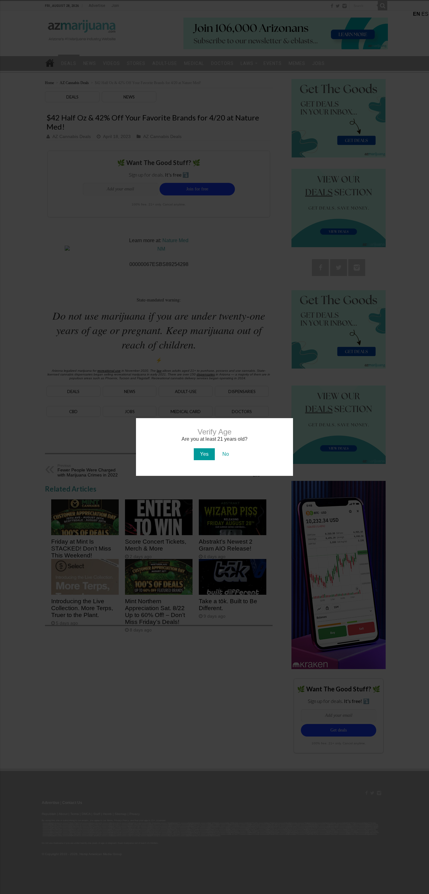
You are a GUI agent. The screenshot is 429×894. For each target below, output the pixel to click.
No (225, 454)
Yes (204, 454)
